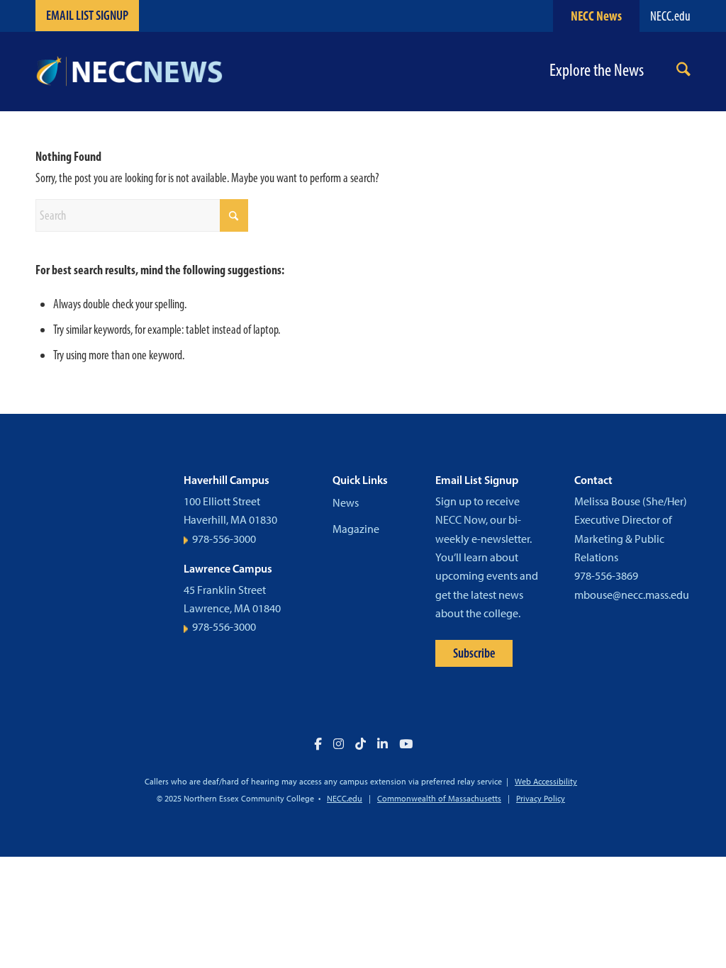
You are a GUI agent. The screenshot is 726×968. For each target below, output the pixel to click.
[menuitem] (683, 72)
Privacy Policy (540, 799)
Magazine (356, 529)
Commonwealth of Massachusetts (439, 799)
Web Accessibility (546, 782)
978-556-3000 (224, 539)
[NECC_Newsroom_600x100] (129, 71)
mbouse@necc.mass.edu (631, 595)
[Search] (683, 72)
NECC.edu (670, 16)
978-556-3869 (606, 576)
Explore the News (596, 70)
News (346, 503)
